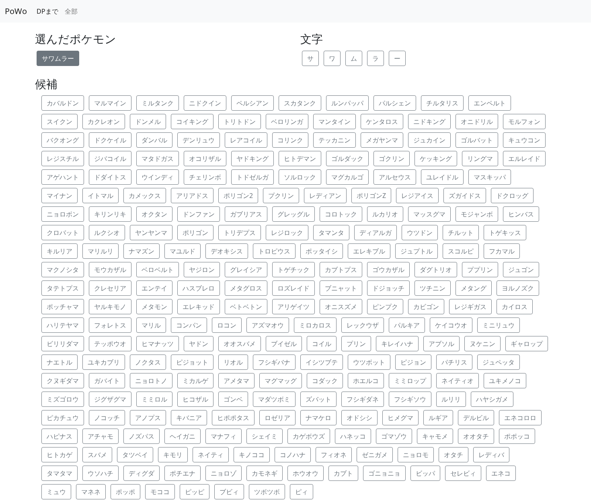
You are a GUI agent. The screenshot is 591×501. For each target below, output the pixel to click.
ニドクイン (205, 103)
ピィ (301, 491)
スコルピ (461, 251)
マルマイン (110, 103)
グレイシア (246, 269)
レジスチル (63, 158)
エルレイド (524, 158)
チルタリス (442, 103)
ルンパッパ (347, 103)
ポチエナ (182, 473)
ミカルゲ (195, 380)
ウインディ (158, 177)
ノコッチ (107, 417)
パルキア (407, 325)
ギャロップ (527, 343)
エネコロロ (520, 417)
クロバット (63, 232)
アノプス (148, 417)
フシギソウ (410, 399)
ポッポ (125, 491)
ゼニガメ (375, 454)
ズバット (318, 399)
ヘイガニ (182, 436)
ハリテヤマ (63, 325)
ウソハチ (100, 473)
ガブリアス (246, 214)
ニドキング (429, 121)
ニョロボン (63, 214)
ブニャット (341, 288)
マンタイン (334, 121)
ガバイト (107, 380)
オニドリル (477, 121)
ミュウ (56, 491)
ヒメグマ (400, 417)
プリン (356, 343)
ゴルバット (477, 140)
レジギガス (470, 306)
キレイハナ (397, 343)
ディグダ (141, 473)
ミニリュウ (498, 325)
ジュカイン (429, 140)
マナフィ (223, 436)
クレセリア (110, 288)
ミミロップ (410, 380)
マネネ (91, 491)
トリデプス (240, 232)
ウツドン (420, 232)
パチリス (454, 362)
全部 (71, 11)
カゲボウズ (309, 436)
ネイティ (211, 454)
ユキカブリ (104, 362)
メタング (473, 288)
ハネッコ (353, 436)
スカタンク (300, 103)
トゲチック (293, 269)
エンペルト (490, 103)
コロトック (341, 214)
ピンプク (385, 306)
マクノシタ (63, 269)
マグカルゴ (347, 177)
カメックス (145, 195)
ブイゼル (284, 343)
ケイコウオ (451, 325)
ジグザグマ (110, 399)
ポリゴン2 (238, 195)
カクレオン (104, 121)
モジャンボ (477, 214)
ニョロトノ (151, 380)
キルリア (59, 251)
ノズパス (141, 436)
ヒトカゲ (59, 454)
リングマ (480, 158)
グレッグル (293, 214)
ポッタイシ (322, 251)
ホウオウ (305, 473)
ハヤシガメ (492, 399)
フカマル (502, 251)
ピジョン (413, 362)
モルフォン (524, 121)
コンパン (189, 325)
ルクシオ (107, 232)
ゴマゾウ (394, 436)
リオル (233, 362)
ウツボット (369, 362)
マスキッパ (490, 177)
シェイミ (264, 436)
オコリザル (205, 158)
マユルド (182, 251)
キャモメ (435, 436)
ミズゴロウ (63, 399)
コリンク (290, 140)
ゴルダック (347, 158)
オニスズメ (341, 306)
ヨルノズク (518, 288)
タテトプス (63, 288)
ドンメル (148, 121)
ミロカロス (315, 325)
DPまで (47, 11)
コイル (321, 343)
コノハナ (293, 454)
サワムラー (58, 58)
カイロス (514, 306)
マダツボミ (274, 399)
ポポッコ (517, 436)
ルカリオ (385, 214)
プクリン (281, 195)
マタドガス (158, 158)
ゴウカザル (388, 269)
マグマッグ (281, 380)
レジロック (287, 232)
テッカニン (334, 140)
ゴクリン (391, 158)
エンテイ (154, 288)
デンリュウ (199, 140)
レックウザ (363, 325)
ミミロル (154, 399)
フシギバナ (274, 362)
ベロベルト (158, 269)
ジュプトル (416, 251)
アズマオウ (268, 325)
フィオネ (334, 454)
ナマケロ (318, 417)
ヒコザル (195, 399)
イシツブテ (322, 362)
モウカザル (110, 269)
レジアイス (417, 195)
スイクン (59, 121)
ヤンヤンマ (151, 232)
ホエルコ (366, 380)
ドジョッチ (388, 288)
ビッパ (425, 473)
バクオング (63, 140)
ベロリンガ (287, 121)
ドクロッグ (512, 195)
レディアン (325, 195)
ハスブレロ (199, 288)
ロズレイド (293, 288)
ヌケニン (482, 343)
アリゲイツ (293, 306)
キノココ (252, 454)
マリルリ (100, 251)
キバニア (189, 417)
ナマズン (141, 251)
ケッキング (436, 158)
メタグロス (246, 288)
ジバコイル (110, 158)
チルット (461, 232)
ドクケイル (110, 140)
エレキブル (369, 251)
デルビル (476, 417)
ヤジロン (202, 269)
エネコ (501, 473)
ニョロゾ (223, 473)
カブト (343, 473)
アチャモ (100, 436)
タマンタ (331, 232)
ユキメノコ (505, 380)
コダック (325, 380)
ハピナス (59, 436)
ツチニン (432, 288)
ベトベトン (246, 306)
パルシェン (395, 103)
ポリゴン (195, 232)
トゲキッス (505, 232)
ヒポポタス (233, 417)
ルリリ (451, 399)
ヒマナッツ (158, 343)
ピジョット (192, 362)
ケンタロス (382, 121)
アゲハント (63, 177)
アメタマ (236, 380)
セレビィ (463, 473)
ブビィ (229, 491)
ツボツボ (267, 491)
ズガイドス (465, 195)
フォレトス (110, 325)
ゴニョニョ (384, 473)
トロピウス (274, 251)
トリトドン (240, 121)
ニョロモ (416, 454)
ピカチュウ (63, 417)
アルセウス (395, 177)
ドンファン (199, 214)
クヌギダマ (63, 380)
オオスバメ (240, 343)
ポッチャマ (63, 306)
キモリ (173, 454)
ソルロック (300, 177)
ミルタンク (158, 103)
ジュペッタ (498, 362)
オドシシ (359, 417)
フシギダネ (363, 399)
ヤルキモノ (110, 306)
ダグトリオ (436, 269)
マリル (151, 325)
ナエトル (59, 362)
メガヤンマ (382, 140)
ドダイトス (110, 177)
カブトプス (341, 269)
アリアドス (192, 195)
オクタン (154, 214)
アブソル (441, 343)
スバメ (97, 454)
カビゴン (426, 306)
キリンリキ (110, 214)
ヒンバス (521, 214)
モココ (160, 491)
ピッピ (194, 491)
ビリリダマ (63, 343)
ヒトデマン (300, 158)
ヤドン (198, 343)
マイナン (59, 195)
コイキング (192, 121)
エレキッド (199, 306)
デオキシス (227, 251)
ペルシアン (252, 103)
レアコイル (246, 140)
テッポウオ (110, 343)
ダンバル (154, 140)
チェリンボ (205, 177)
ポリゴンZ (371, 195)
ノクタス (148, 362)
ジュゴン (521, 269)
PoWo (16, 11)
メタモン (154, 306)
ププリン (480, 269)
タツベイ (135, 454)
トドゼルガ (252, 177)
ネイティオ (457, 380)
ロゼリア (277, 417)
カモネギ (264, 473)
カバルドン (63, 103)
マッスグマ (429, 214)
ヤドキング (252, 158)
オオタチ (476, 436)
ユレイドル (442, 177)
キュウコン (524, 140)
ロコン (226, 325)
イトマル (100, 195)
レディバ (491, 454)
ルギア (438, 417)
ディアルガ (375, 232)
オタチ (453, 454)
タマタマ (59, 473)
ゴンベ (233, 399)
